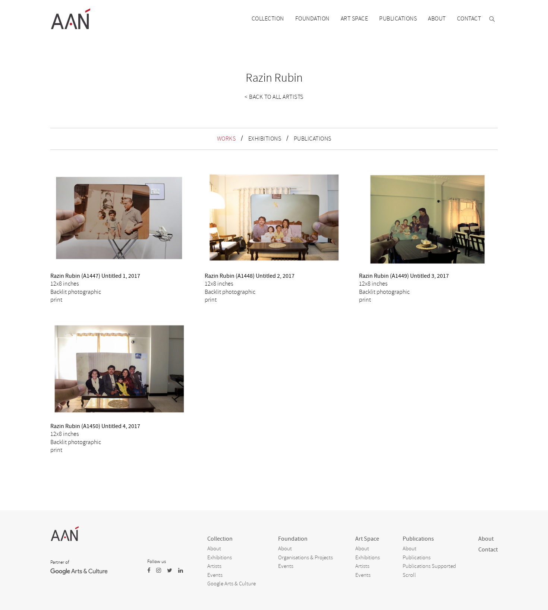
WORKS (226, 138)
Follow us (156, 562)
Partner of (59, 562)
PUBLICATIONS (312, 138)
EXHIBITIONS (264, 138)
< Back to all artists (274, 97)
